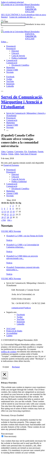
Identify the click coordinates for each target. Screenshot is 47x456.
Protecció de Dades (14, 331)
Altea (3, 151)
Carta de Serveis (18, 56)
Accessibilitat (11, 333)
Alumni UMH (12, 70)
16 (14, 211)
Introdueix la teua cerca (35, 24)
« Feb (3, 220)
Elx (25, 151)
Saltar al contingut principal (12, 2)
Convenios (18, 151)
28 (8, 217)
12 (2, 211)
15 (11, 211)
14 (8, 211)
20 (5, 214)
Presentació (11, 46)
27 (5, 217)
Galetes (9, 335)
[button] (11, 48)
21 (8, 214)
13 (5, 211)
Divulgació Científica (20, 65)
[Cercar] (2, 27)
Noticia (4, 154)
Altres (16, 154)
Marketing (10, 67)
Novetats (10, 72)
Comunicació (11, 60)
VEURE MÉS (11, 231)
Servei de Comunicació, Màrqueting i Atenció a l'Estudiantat (22, 102)
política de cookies (8, 352)
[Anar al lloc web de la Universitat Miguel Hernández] (20, 4)
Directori (15, 51)
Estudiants (32, 151)
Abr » (9, 220)
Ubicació (15, 53)
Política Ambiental (19, 58)
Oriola (10, 154)
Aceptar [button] (5, 367)
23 (14, 214)
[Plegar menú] (7, 42)
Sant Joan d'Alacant (28, 154)
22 (11, 214)
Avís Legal (10, 328)
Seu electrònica (10, 15)
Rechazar (16, 367)
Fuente (40, 151)
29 (11, 217)
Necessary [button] (5, 415)
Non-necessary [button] (7, 434)
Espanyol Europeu (11, 165)
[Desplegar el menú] (7, 130)
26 (2, 217)
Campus (10, 151)
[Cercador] (34, 17)
